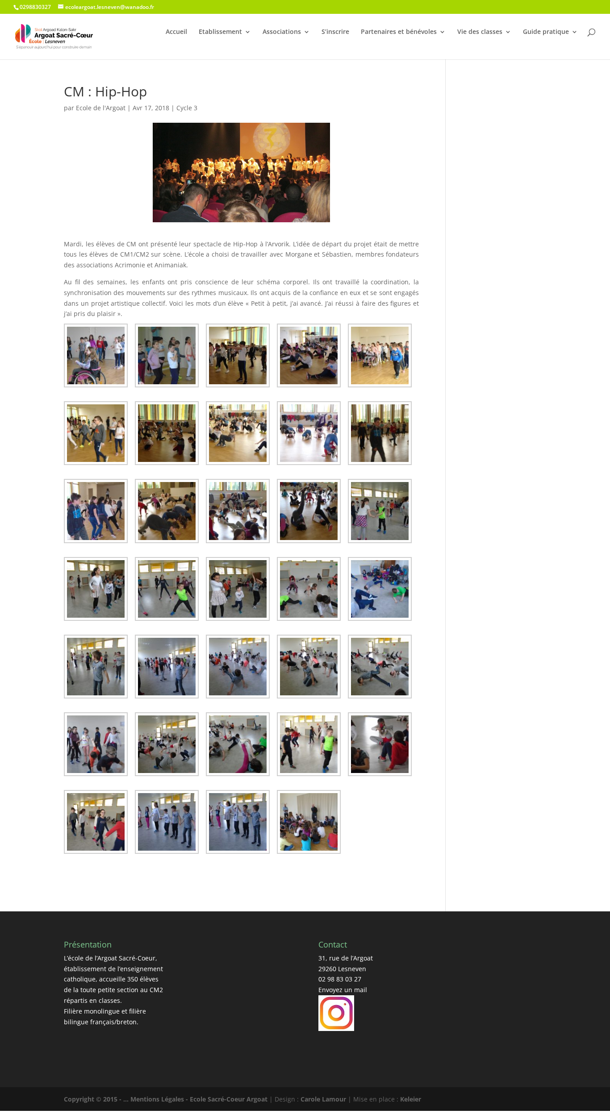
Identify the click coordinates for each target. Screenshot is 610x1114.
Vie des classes (479, 32)
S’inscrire (335, 32)
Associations (282, 32)
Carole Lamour (323, 1099)
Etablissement (220, 32)
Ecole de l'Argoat (100, 108)
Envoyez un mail (342, 989)
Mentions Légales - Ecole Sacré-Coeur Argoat (199, 1099)
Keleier (410, 1099)
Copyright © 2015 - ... (97, 1099)
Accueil (176, 32)
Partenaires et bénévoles (399, 32)
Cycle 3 (186, 108)
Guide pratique (546, 32)
